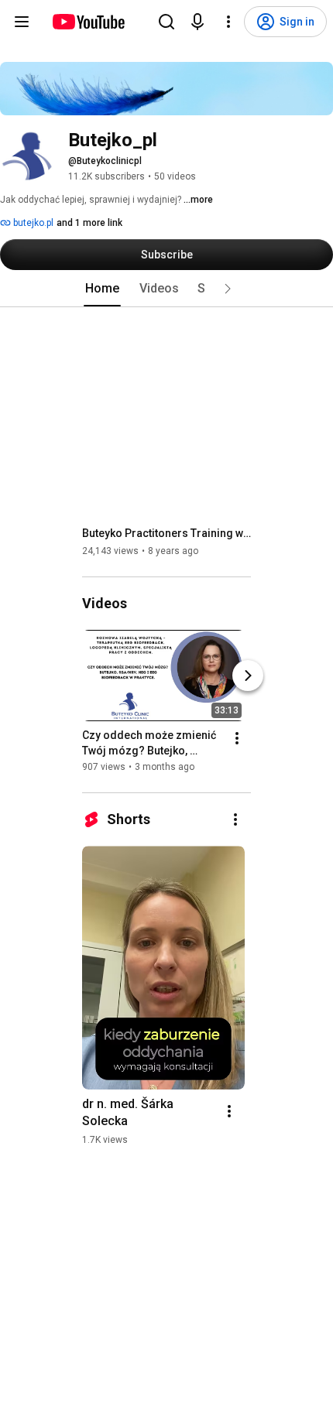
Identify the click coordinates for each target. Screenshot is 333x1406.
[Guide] (21, 21)
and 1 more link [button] (89, 222)
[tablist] (166, 288)
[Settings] (228, 21)
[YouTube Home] (88, 21)
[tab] (102, 288)
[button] (227, 288)
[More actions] (236, 738)
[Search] (166, 21)
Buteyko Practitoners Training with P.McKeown (167, 533)
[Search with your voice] (197, 21)
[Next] (247, 675)
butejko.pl (32, 222)
